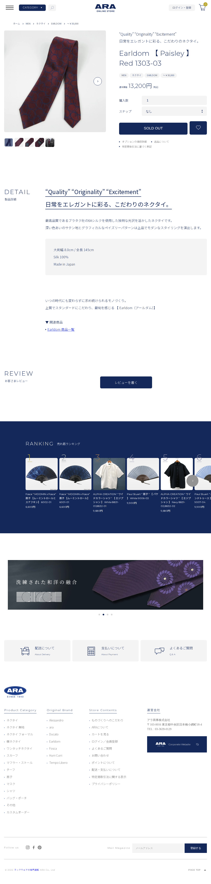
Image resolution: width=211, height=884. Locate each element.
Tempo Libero (58, 763)
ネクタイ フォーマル (20, 734)
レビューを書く (126, 382)
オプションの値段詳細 (134, 141)
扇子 (9, 777)
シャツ (11, 791)
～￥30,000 (73, 23)
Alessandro (56, 720)
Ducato (54, 734)
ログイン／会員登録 (105, 741)
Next (98, 84)
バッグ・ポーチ (17, 798)
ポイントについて (103, 763)
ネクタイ (40, 23)
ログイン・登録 (181, 7)
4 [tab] (112, 614)
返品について (161, 141)
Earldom (54, 741)
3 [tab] (107, 614)
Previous (12, 84)
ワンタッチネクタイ (19, 748)
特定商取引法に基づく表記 (137, 146)
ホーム (16, 23)
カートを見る (100, 734)
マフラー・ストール (20, 763)
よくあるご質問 (102, 748)
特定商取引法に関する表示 (109, 777)
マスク (11, 784)
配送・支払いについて (106, 770)
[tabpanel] (105, 585)
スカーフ (12, 755)
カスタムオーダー (18, 812)
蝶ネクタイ (14, 741)
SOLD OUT (153, 128)
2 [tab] (103, 614)
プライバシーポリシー (106, 784)
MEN (28, 23)
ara (51, 727)
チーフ (11, 770)
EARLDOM (56, 23)
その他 (11, 805)
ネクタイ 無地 (15, 727)
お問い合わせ (100, 755)
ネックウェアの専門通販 (26, 870)
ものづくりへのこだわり (107, 720)
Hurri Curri (55, 755)
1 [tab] (99, 614)
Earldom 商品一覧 (60, 329)
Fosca (53, 748)
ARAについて (100, 727)
